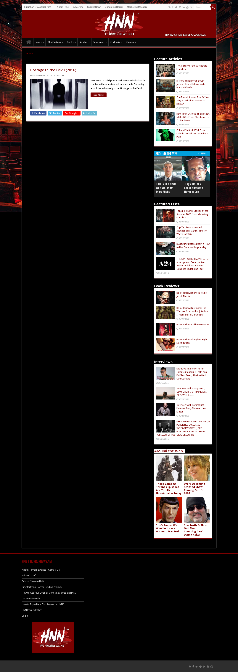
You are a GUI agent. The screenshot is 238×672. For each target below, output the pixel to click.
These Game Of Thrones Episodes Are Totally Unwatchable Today (168, 488)
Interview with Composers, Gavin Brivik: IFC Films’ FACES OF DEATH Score (191, 392)
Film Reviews (54, 42)
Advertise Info (29, 575)
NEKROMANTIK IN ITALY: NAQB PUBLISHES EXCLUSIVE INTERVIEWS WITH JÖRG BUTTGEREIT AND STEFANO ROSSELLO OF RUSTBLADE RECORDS (183, 428)
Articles (83, 42)
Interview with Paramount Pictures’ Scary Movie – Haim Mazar (191, 408)
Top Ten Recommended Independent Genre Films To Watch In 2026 (191, 230)
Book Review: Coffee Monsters (192, 324)
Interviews (98, 42)
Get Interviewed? (31, 598)
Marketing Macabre (137, 7)
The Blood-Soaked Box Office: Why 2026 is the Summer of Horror (192, 100)
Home (29, 53)
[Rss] (169, 7)
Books (70, 42)
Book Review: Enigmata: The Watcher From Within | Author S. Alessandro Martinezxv (192, 311)
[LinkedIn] (183, 7)
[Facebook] (173, 7)
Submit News (94, 7)
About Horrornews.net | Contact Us (41, 569)
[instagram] (191, 7)
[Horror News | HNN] (119, 23)
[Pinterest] (179, 7)
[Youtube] (187, 7)
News (39, 42)
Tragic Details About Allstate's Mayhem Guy (193, 188)
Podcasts (115, 42)
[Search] (213, 7)
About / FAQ (63, 7)
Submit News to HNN (33, 581)
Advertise (78, 7)
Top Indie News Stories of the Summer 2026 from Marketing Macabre (192, 214)
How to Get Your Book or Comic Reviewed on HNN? (49, 592)
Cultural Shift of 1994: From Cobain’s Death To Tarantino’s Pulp (192, 133)
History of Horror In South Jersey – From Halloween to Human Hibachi (190, 84)
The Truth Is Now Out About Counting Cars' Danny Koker (195, 530)
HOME (28, 42)
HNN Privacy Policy (31, 610)
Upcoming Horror (114, 7)
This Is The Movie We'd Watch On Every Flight (166, 188)
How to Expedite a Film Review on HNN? (43, 604)
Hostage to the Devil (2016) (53, 70)
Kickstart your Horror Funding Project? (42, 587)
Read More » (98, 95)
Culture (130, 42)
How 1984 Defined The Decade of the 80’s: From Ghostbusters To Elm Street (193, 117)
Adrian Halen (38, 75)
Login (25, 615)
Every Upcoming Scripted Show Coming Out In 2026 (194, 488)
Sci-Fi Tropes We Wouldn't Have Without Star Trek (167, 528)
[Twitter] (176, 7)
